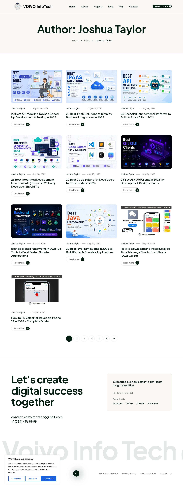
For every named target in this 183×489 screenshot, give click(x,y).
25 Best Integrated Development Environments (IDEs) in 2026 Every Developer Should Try (33, 183)
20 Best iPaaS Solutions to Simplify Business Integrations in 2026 (89, 115)
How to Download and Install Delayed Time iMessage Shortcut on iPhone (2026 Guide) (145, 252)
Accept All (48, 479)
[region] (32, 469)
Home (72, 6)
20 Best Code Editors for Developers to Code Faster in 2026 (90, 181)
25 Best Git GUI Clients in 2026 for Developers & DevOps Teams (143, 181)
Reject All (33, 479)
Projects (98, 6)
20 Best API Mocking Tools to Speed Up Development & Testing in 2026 (35, 115)
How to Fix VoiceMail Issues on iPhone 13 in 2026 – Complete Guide (36, 319)
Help (121, 6)
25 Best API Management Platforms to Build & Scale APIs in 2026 (146, 115)
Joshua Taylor (18, 108)
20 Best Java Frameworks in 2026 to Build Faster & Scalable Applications (89, 250)
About (84, 6)
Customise (16, 479)
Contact (133, 6)
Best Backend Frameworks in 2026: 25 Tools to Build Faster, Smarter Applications (36, 252)
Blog (110, 6)
